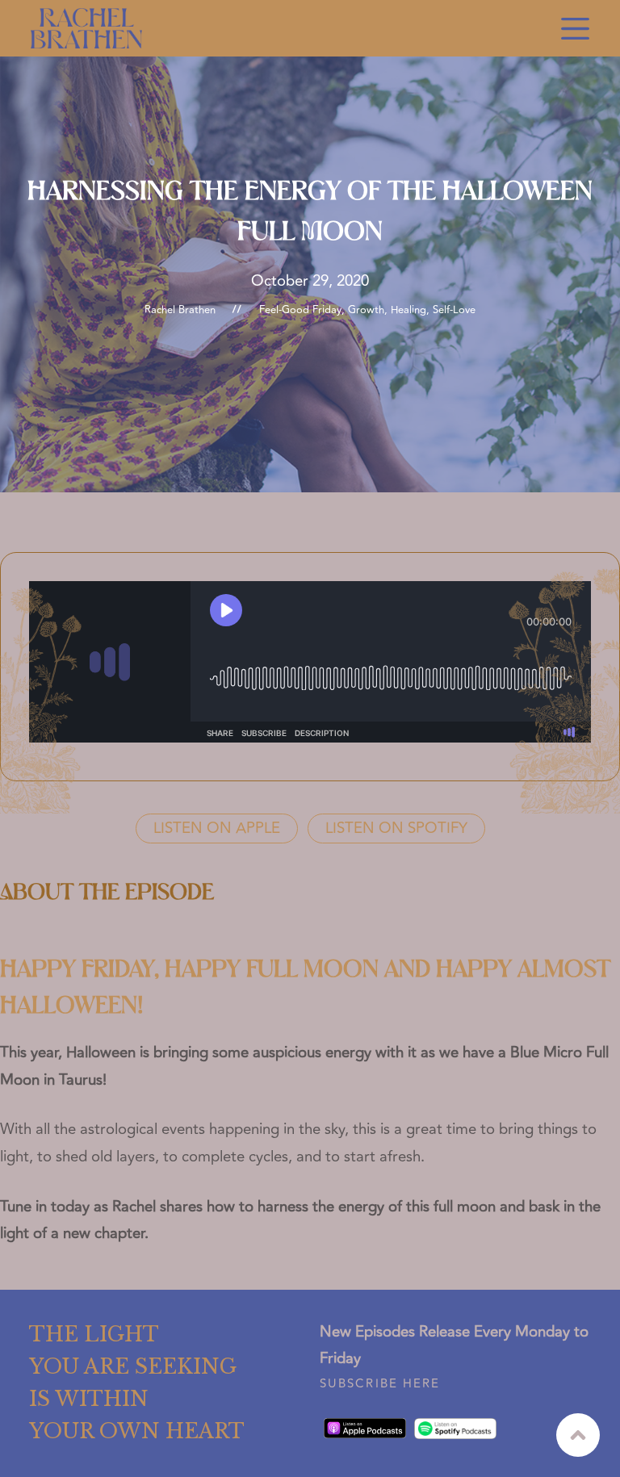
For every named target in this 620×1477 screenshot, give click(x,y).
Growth (366, 310)
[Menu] (575, 29)
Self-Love (454, 310)
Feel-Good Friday (300, 310)
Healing (408, 310)
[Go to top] (578, 1435)
